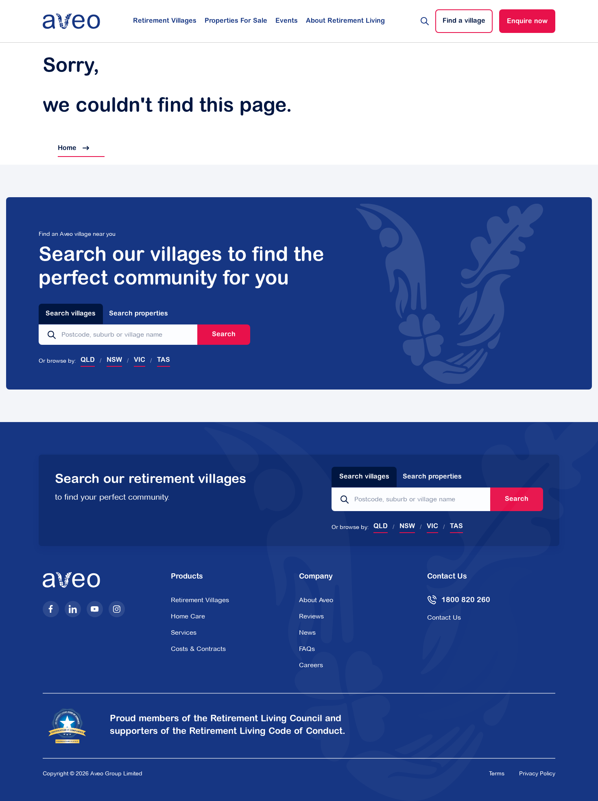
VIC (139, 360)
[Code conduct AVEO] (72, 725)
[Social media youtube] (95, 609)
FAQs (307, 649)
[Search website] (425, 21)
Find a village (464, 21)
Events (286, 21)
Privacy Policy (537, 773)
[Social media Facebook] (51, 609)
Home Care (188, 616)
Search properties (138, 314)
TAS (163, 360)
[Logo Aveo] (71, 21)
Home (61, 148)
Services (183, 632)
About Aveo (316, 600)
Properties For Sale (236, 21)
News (307, 632)
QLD (88, 360)
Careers (311, 665)
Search (224, 334)
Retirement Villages (164, 21)
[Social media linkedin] (73, 609)
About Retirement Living (345, 21)
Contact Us (444, 617)
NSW (114, 360)
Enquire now (527, 21)
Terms (496, 773)
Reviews (311, 616)
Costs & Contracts (198, 649)
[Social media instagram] (117, 609)
